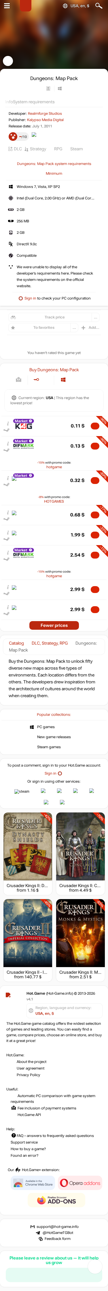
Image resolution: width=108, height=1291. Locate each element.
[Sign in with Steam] (21, 791)
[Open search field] (99, 6)
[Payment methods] (18, 379)
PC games (46, 727)
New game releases (54, 737)
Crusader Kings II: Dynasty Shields (39, 885)
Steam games (49, 747)
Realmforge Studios (45, 114)
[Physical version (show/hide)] (45, 379)
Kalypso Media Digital (45, 120)
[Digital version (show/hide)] (36, 379)
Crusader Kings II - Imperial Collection (42, 972)
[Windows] (63, 379)
